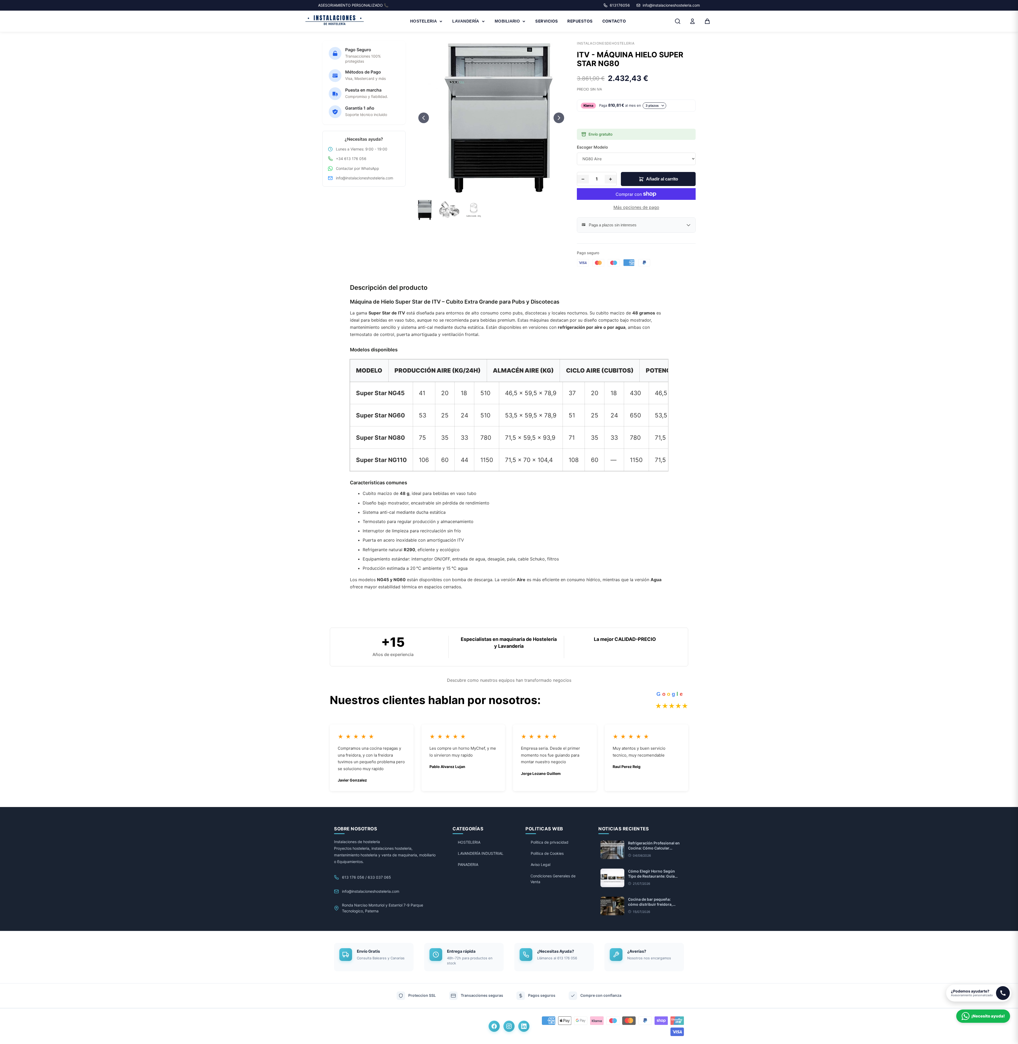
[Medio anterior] (423, 118)
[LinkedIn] (523, 1026)
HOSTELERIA (423, 21)
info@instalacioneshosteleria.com (364, 178)
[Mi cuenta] (692, 21)
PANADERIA (468, 864)
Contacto (614, 21)
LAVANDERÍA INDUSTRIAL (480, 853)
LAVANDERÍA (465, 21)
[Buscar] (677, 21)
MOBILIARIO (507, 21)
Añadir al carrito (662, 179)
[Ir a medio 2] (491, 189)
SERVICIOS (546, 21)
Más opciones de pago (636, 207)
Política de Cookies (547, 853)
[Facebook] (494, 1026)
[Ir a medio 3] (496, 189)
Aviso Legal (540, 864)
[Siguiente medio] (559, 118)
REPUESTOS (580, 21)
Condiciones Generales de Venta (553, 879)
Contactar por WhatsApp (357, 168)
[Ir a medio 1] (486, 189)
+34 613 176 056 (351, 158)
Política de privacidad (549, 842)
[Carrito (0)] (707, 21)
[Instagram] (509, 1026)
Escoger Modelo (592, 147)
